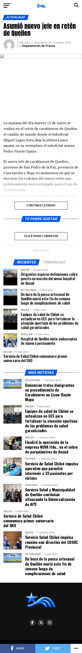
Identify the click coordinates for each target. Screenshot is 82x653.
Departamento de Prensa (38, 45)
